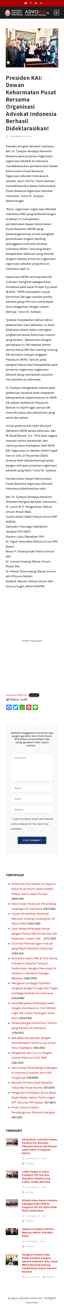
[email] (26, 3)
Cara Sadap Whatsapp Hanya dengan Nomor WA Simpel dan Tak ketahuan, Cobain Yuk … (34, 933)
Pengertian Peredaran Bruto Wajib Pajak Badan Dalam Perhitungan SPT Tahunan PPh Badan (33, 1097)
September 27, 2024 (36, 1158)
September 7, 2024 (35, 1241)
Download (34, 695)
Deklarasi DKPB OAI (16, 695)
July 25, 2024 (32, 1277)
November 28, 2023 (21, 136)
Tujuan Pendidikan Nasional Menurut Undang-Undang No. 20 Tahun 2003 (33, 918)
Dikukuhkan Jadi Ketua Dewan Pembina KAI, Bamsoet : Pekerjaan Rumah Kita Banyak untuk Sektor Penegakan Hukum (39, 1146)
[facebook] (30, 3)
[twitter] (36, 3)
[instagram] (41, 3)
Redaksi (30, 1163)
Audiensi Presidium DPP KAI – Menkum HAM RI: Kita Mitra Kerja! (39, 1232)
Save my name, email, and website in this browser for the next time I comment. (32, 823)
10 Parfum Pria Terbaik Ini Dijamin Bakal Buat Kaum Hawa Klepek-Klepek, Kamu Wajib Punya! (33, 889)
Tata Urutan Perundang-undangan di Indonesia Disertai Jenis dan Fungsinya (34, 1072)
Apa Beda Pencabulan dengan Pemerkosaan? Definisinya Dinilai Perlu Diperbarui (33, 1043)
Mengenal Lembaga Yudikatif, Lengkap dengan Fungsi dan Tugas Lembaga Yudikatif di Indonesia (34, 988)
